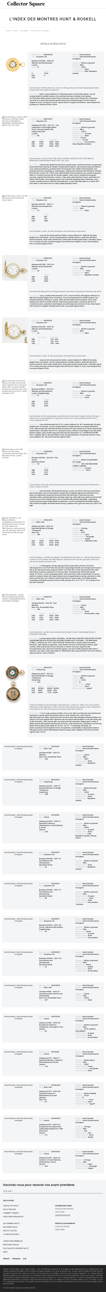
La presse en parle (11, 1234)
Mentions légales (11, 1245)
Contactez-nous (10, 1206)
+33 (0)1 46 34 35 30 (62, 1215)
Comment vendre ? (11, 1213)
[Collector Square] (25, 4)
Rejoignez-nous (10, 1227)
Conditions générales (13, 1241)
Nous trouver (9, 1209)
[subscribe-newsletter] (101, 1192)
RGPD (5, 1252)
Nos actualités (10, 1231)
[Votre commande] (98, 4)
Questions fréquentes (13, 1217)
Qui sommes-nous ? (11, 1223)
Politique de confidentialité (16, 1248)
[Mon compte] (103, 4)
